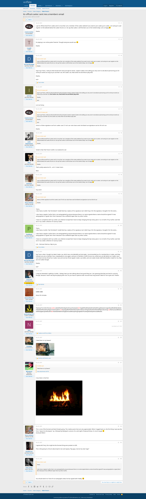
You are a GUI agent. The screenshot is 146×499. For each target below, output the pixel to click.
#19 (121, 442)
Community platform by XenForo (67, 497)
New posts (25, 8)
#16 (121, 337)
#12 (121, 270)
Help (114, 494)
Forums (33, 5)
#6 (121, 133)
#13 (121, 289)
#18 (121, 426)
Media (39, 5)
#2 (121, 39)
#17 (121, 362)
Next (29, 19)
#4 (121, 87)
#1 (121, 23)
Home (26, 5)
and (44, 333)
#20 (121, 458)
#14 (121, 305)
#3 (121, 55)
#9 (121, 193)
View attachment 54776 (43, 371)
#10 (121, 225)
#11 (121, 251)
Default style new (29, 494)
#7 (121, 153)
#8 (121, 174)
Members (58, 5)
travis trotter (28, 16)
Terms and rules (100, 494)
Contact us (92, 494)
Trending (38, 8)
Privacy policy (108, 494)
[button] (43, 5)
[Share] (119, 23)
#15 (121, 321)
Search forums (45, 8)
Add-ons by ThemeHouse (86, 497)
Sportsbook (48, 5)
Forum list (32, 8)
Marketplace (68, 5)
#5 (121, 109)
